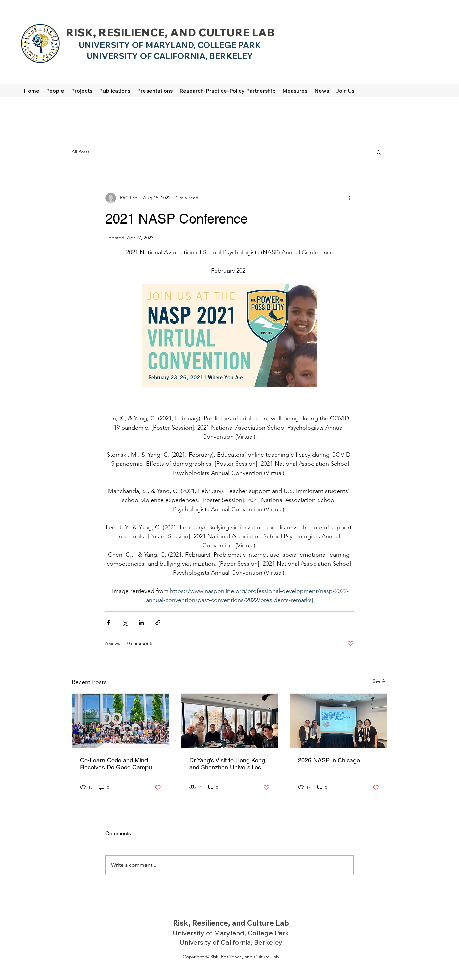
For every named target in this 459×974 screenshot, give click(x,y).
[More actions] (350, 198)
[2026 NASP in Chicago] (338, 721)
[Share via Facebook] (108, 622)
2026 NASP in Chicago (329, 760)
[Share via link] (158, 622)
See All (380, 681)
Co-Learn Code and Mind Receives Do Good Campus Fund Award (117, 764)
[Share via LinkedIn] (141, 622)
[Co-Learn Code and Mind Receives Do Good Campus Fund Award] (120, 721)
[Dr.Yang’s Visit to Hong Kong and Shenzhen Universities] (229, 721)
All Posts (80, 152)
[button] (379, 152)
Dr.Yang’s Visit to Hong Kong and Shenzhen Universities (227, 764)
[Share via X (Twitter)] (125, 622)
